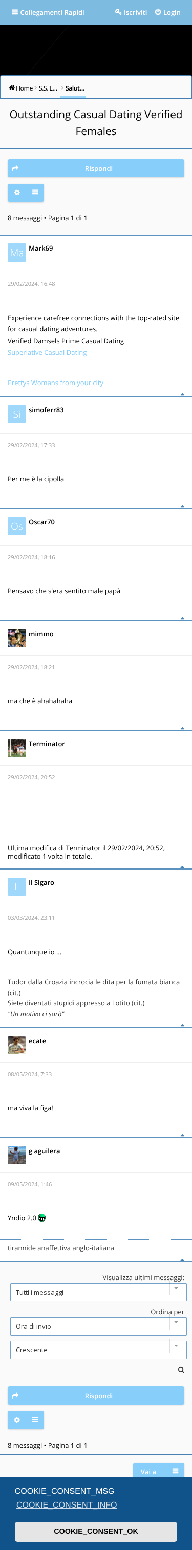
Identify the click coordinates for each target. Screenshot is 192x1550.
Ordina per (167, 1311)
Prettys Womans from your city (55, 382)
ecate (37, 1040)
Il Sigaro (41, 882)
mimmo (41, 633)
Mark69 (41, 248)
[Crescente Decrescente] (96, 1350)
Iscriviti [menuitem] (135, 12)
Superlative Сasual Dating (47, 352)
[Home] (96, 46)
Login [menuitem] (172, 12)
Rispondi (99, 168)
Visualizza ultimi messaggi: (143, 1277)
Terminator (47, 743)
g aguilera (44, 1150)
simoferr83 (46, 409)
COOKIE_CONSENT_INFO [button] (66, 1505)
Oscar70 (42, 521)
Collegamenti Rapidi (52, 12)
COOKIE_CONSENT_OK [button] (96, 1531)
